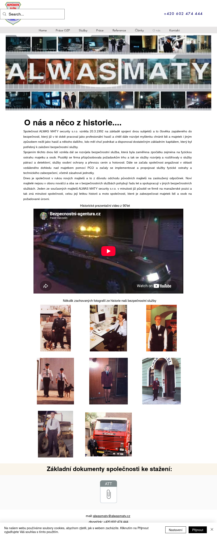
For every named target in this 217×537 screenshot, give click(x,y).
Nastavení (175, 530)
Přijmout (197, 530)
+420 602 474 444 (115, 522)
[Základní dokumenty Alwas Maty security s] (108, 492)
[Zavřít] (211, 530)
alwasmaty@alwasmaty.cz (111, 516)
